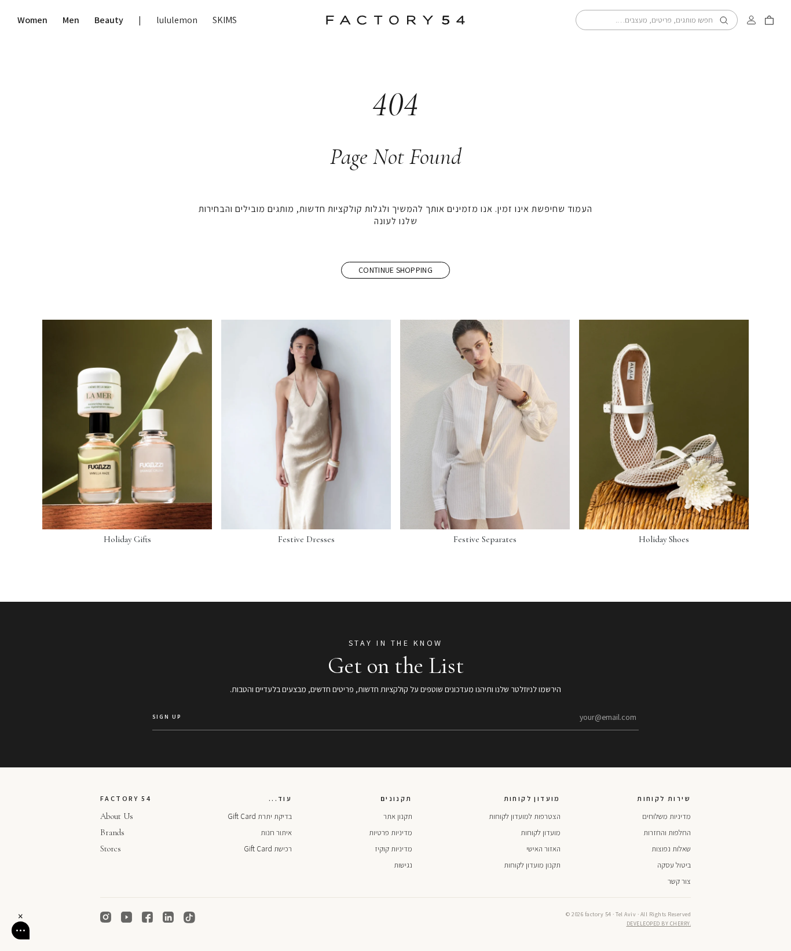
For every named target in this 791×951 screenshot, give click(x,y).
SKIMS (225, 20)
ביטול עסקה (674, 865)
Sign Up (166, 716)
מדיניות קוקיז (393, 849)
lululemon (176, 20)
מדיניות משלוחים (666, 816)
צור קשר (679, 881)
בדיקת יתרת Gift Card (260, 816)
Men (71, 20)
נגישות (403, 865)
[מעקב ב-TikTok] (189, 917)
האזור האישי (543, 849)
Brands (112, 832)
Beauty (108, 20)
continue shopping (395, 270)
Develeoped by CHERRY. (659, 923)
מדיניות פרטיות (390, 832)
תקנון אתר (397, 816)
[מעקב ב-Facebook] (147, 917)
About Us (116, 816)
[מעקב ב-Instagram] (106, 917)
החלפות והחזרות (667, 832)
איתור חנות (276, 832)
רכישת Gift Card (268, 849)
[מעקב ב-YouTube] (127, 917)
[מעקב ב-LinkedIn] (168, 917)
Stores (110, 848)
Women (32, 20)
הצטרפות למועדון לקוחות (525, 816)
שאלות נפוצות (671, 849)
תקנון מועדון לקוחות (532, 865)
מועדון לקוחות (541, 832)
